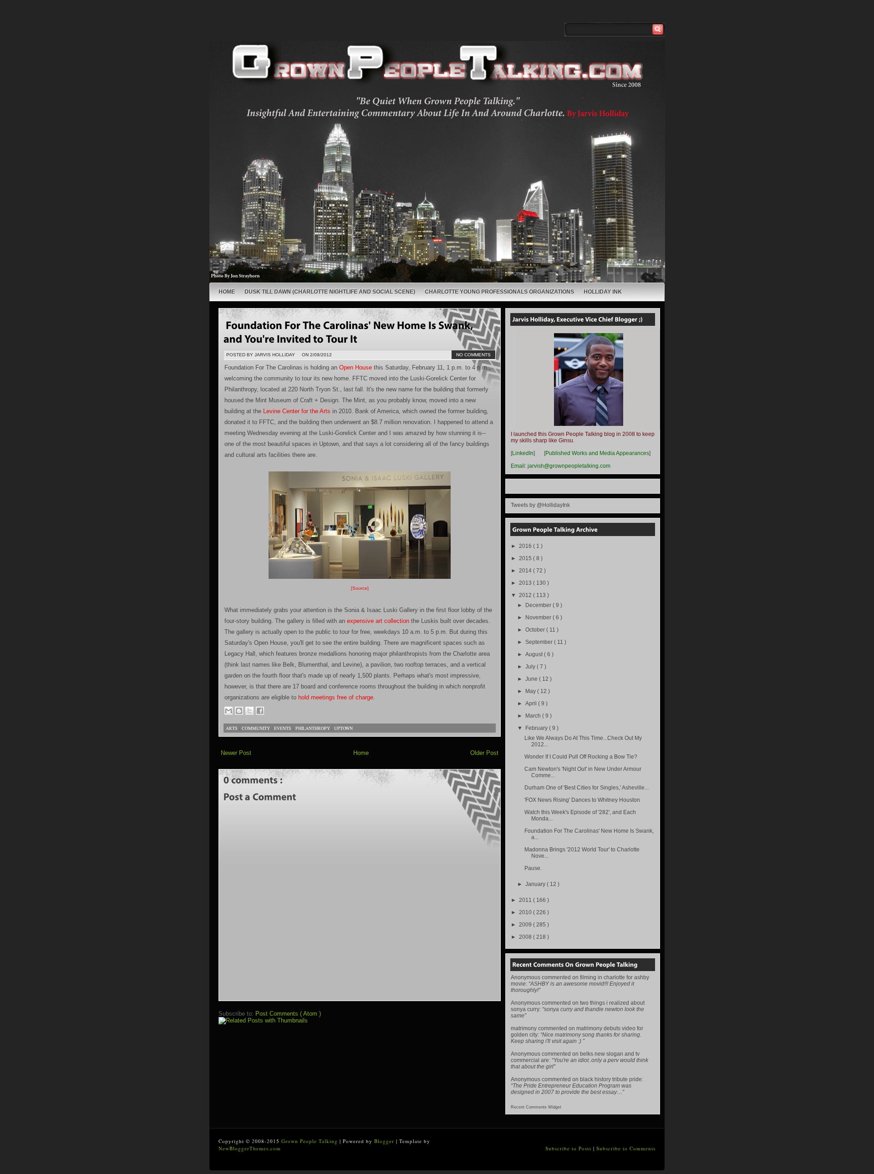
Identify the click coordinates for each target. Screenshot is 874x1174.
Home (226, 291)
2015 (526, 558)
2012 (526, 595)
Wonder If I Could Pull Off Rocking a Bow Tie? (580, 757)
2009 (526, 924)
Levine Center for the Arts (296, 411)
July (531, 666)
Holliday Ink (603, 291)
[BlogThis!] (239, 710)
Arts (232, 728)
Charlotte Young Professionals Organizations (499, 291)
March (533, 716)
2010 (526, 912)
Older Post (484, 752)
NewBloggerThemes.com (249, 1148)
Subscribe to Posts (569, 1148)
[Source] (360, 588)
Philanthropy (313, 728)
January (536, 884)
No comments (473, 354)
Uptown (343, 728)
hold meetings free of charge (335, 697)
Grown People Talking (310, 1141)
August (534, 654)
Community (256, 728)
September (539, 642)
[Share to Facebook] (259, 710)
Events (283, 728)
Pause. (533, 868)
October (535, 630)
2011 (526, 900)
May (531, 691)
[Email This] (228, 710)
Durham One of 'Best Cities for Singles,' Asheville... (586, 787)
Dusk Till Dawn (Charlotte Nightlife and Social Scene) (329, 291)
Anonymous (525, 977)
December (539, 605)
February (537, 728)
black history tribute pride (611, 1079)
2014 (526, 570)
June (532, 679)
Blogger (385, 1141)
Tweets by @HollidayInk (540, 505)
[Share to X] (249, 710)
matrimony (524, 1028)
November (539, 617)
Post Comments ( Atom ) (288, 1013)
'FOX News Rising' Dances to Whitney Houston (582, 800)
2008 (526, 937)
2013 (526, 583)
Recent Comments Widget (536, 1107)
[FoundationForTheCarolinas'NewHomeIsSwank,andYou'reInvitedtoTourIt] (350, 331)
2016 (526, 546)
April (531, 703)
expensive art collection (378, 620)
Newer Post (236, 752)
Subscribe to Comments (626, 1148)
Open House (355, 367)
